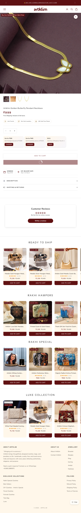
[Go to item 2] (13, 99)
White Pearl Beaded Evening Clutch (14, 426)
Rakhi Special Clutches (10, 481)
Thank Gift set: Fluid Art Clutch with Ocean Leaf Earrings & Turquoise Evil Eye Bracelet (65, 327)
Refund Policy (71, 484)
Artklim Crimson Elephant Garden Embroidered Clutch (66, 426)
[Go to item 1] (6, 99)
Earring (70, 462)
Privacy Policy (71, 481)
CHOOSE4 (9, 144)
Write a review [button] (40, 221)
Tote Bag (6, 498)
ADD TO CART (15, 283)
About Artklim (55, 451)
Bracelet (70, 451)
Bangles (70, 455)
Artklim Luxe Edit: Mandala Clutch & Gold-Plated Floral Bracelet (14, 327)
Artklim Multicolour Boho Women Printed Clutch (40, 373)
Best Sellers (7, 484)
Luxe (5, 501)
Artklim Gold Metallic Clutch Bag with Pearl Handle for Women (65, 274)
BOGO (50, 144)
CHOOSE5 (30, 144)
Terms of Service (72, 491)
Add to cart (41, 156)
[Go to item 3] (20, 99)
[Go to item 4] (27, 99)
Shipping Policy (72, 488)
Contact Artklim (56, 455)
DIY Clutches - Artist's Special (13, 488)
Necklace (71, 469)
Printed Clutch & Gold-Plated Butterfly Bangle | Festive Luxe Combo (40, 327)
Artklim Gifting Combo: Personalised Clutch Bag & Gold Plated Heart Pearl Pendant (14, 373)
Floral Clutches (8, 491)
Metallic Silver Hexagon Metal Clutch (40, 274)
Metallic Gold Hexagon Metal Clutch (14, 274)
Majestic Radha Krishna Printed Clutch (65, 373)
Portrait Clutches (8, 495)
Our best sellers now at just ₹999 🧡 (40, 2)
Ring (69, 458)
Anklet (70, 465)
